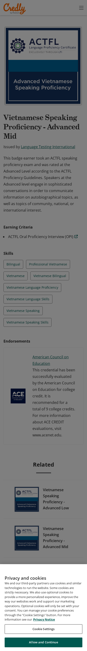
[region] (43, 607)
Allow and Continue (43, 642)
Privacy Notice (44, 619)
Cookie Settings (43, 629)
